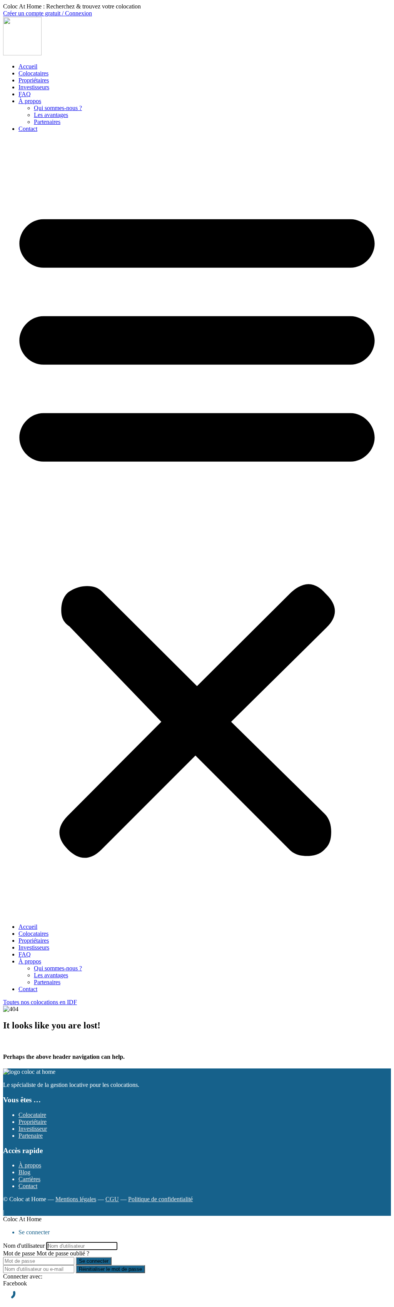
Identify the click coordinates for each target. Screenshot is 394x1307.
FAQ (24, 94)
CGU (112, 1199)
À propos (29, 101)
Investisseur (32, 1128)
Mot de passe (19, 1253)
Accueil (27, 66)
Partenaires (47, 122)
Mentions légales (75, 1199)
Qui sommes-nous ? (58, 108)
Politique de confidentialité (160, 1199)
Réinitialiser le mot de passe (110, 1269)
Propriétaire (32, 1121)
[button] (197, 528)
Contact (27, 128)
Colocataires (33, 73)
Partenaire (30, 1135)
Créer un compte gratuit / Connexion (47, 13)
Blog (24, 1172)
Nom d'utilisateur (24, 1245)
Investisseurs (33, 87)
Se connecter (94, 1261)
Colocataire (32, 1115)
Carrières (29, 1179)
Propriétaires (33, 80)
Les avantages (51, 115)
